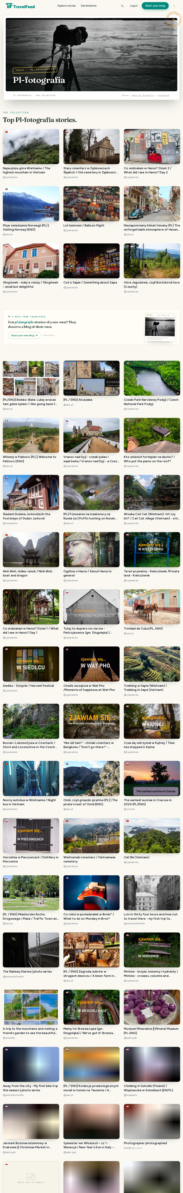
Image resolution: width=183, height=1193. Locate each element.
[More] (174, 5)
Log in (133, 5)
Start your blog (155, 5)
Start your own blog (22, 335)
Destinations (89, 5)
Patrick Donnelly (143, 95)
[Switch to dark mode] (122, 5)
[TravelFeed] (20, 5)
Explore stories (67, 5)
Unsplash (163, 95)
